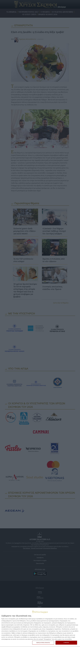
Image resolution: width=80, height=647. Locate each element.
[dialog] (40, 627)
